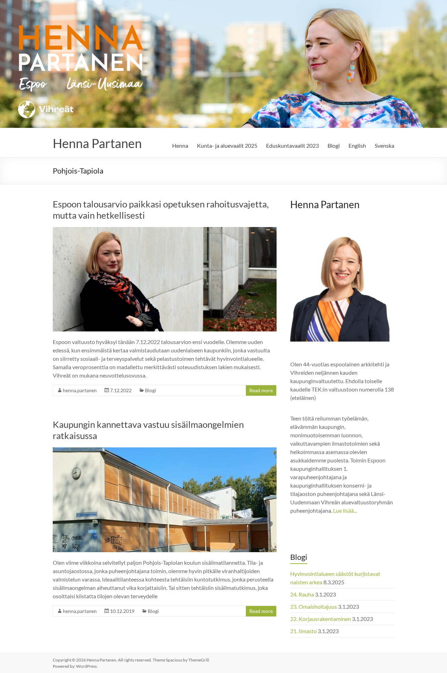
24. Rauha (302, 594)
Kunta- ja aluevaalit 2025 (227, 145)
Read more (261, 390)
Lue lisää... (345, 510)
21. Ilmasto (303, 631)
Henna (180, 145)
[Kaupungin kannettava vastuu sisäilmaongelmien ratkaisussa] (165, 450)
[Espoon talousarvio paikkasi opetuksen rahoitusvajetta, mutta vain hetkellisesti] (165, 230)
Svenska (384, 145)
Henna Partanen (97, 143)
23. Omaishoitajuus (313, 606)
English (357, 145)
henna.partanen (80, 390)
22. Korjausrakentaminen (320, 618)
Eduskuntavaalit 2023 (292, 145)
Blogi (334, 145)
